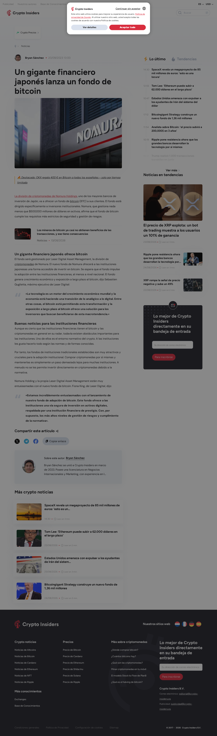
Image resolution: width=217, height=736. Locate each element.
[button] (89, 27)
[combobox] (144, 8)
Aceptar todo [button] (127, 27)
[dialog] (108, 18)
